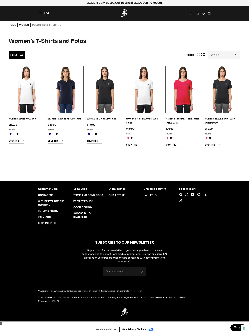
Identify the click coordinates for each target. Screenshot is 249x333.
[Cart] (209, 13)
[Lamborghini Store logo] (124, 13)
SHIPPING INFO (47, 223)
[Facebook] (181, 194)
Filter (13, 54)
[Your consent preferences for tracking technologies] (244, 328)
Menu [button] (47, 13)
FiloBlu (56, 301)
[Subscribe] (142, 271)
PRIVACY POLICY (83, 201)
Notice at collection (106, 329)
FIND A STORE (117, 195)
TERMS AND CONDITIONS (88, 195)
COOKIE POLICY (82, 207)
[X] (205, 194)
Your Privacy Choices (134, 329)
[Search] (192, 13)
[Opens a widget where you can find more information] (238, 328)
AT (151, 195)
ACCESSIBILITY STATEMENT (82, 215)
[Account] (197, 13)
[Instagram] (186, 194)
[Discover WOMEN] (26, 89)
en (145, 195)
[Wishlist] (203, 13)
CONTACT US (45, 195)
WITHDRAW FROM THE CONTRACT (51, 203)
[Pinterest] (198, 194)
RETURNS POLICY (48, 211)
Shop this (14, 140)
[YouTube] (192, 194)
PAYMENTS (44, 217)
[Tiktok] (181, 201)
